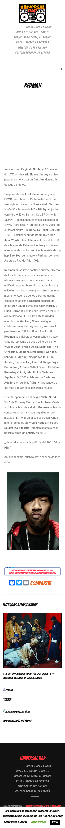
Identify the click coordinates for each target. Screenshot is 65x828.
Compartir (40, 583)
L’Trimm (7, 699)
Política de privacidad (51, 806)
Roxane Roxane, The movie (17, 720)
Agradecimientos (33, 806)
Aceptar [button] (55, 822)
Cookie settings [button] (38, 822)
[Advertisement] (32, 133)
